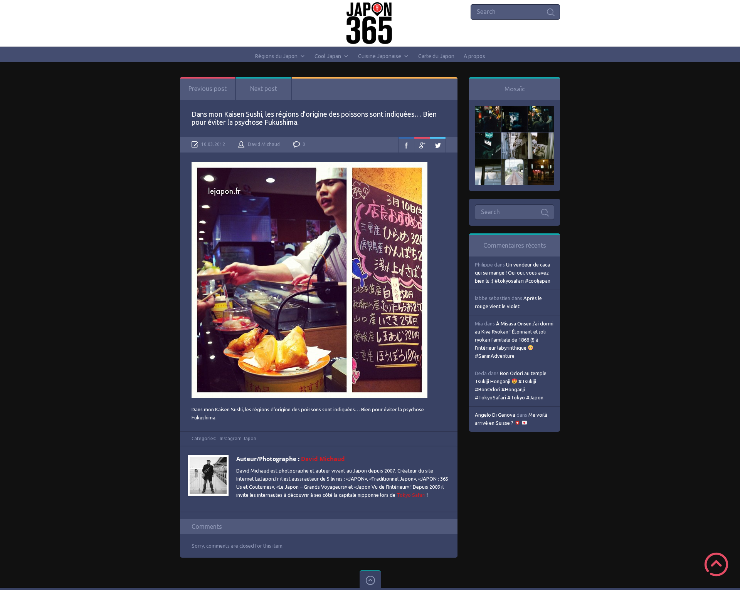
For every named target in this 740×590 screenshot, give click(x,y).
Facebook (406, 145)
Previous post (207, 88)
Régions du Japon (276, 56)
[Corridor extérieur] (514, 136)
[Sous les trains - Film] (541, 163)
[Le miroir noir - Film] (541, 109)
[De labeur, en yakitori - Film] (514, 109)
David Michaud (264, 144)
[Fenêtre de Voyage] (514, 163)
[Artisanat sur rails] (541, 136)
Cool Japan (327, 56)
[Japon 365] (370, 23)
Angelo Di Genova (495, 414)
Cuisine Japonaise (379, 56)
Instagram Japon (238, 438)
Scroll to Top (716, 564)
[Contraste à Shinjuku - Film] (488, 136)
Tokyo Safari (411, 495)
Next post (263, 88)
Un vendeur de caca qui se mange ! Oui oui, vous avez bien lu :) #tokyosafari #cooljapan (512, 272)
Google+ (422, 145)
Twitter (438, 145)
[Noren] (488, 163)
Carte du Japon (436, 56)
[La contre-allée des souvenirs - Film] (488, 109)
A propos (474, 56)
